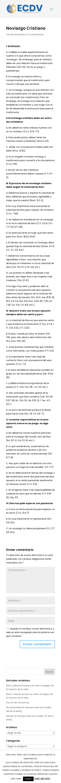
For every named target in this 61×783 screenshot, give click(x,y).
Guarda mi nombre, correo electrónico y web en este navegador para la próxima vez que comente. (30, 632)
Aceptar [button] (28, 779)
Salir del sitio (42, 778)
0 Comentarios (35, 34)
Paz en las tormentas (17, 702)
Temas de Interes (15, 34)
